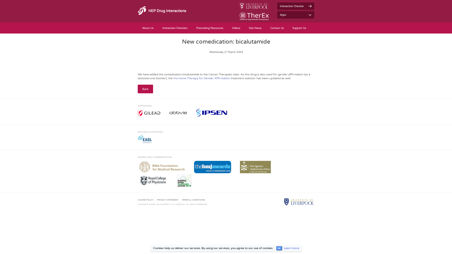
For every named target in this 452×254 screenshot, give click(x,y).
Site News (255, 28)
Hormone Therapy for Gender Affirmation (201, 78)
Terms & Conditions (193, 200)
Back (145, 89)
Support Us (299, 28)
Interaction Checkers (175, 28)
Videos (236, 28)
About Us (148, 28)
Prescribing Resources (209, 28)
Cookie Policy (146, 200)
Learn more (291, 248)
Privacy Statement (168, 200)
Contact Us (277, 28)
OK (279, 248)
